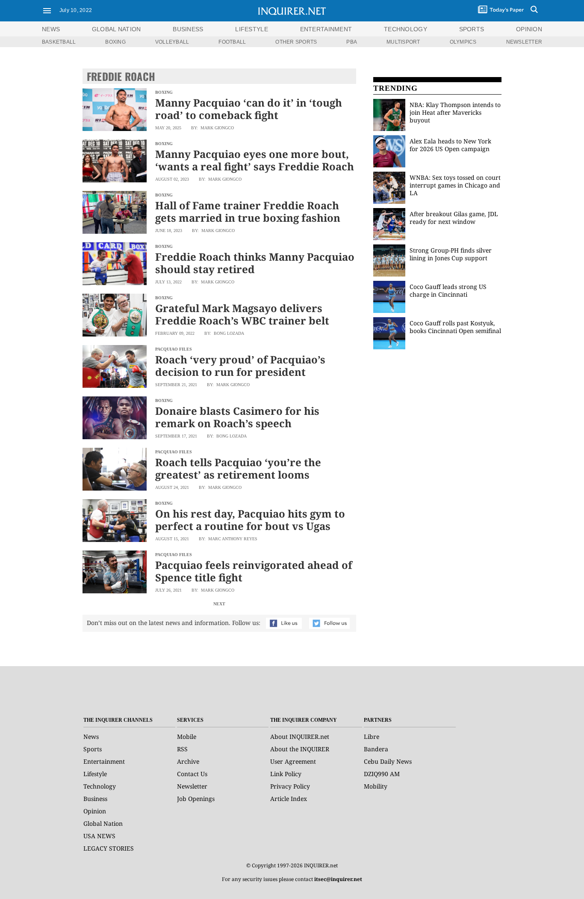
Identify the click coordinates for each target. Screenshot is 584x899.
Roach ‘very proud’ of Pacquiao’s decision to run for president (240, 365)
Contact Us (192, 774)
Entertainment (104, 761)
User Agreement (293, 761)
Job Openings (196, 799)
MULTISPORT (403, 42)
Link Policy (285, 774)
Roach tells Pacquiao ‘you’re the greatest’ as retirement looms (238, 468)
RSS (182, 749)
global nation (116, 29)
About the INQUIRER (299, 749)
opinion (529, 29)
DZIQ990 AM (382, 774)
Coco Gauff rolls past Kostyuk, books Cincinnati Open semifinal (455, 327)
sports (471, 29)
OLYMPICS (463, 42)
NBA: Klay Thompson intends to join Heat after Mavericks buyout (455, 112)
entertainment (326, 29)
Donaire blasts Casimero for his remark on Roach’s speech (237, 417)
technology (405, 29)
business (188, 29)
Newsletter (192, 786)
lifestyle (251, 29)
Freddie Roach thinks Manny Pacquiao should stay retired (254, 263)
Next (219, 603)
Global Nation (103, 823)
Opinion (94, 811)
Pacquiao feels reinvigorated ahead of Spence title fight (253, 571)
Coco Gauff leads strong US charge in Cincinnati (448, 290)
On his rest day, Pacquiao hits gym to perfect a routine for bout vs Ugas (250, 519)
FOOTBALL (232, 42)
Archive (188, 761)
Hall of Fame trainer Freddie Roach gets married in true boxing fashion (247, 211)
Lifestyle (95, 774)
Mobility (375, 786)
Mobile (186, 736)
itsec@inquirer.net (338, 879)
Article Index (288, 799)
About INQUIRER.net (299, 736)
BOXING (115, 42)
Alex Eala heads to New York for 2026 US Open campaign (450, 145)
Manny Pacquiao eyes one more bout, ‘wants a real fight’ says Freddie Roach (254, 160)
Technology (99, 786)
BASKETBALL (59, 42)
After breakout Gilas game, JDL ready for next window (454, 218)
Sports (92, 749)
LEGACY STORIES (108, 848)
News (51, 29)
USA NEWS (99, 836)
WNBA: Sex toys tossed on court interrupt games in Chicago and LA (455, 185)
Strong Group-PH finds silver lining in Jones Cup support (451, 254)
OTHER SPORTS (296, 42)
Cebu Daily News (388, 761)
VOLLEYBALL (172, 42)
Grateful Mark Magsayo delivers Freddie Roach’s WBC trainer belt (242, 314)
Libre (371, 736)
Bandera (376, 749)
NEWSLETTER (524, 42)
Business (95, 799)
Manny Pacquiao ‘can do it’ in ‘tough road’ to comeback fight (248, 108)
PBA (351, 42)
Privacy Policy (290, 786)
